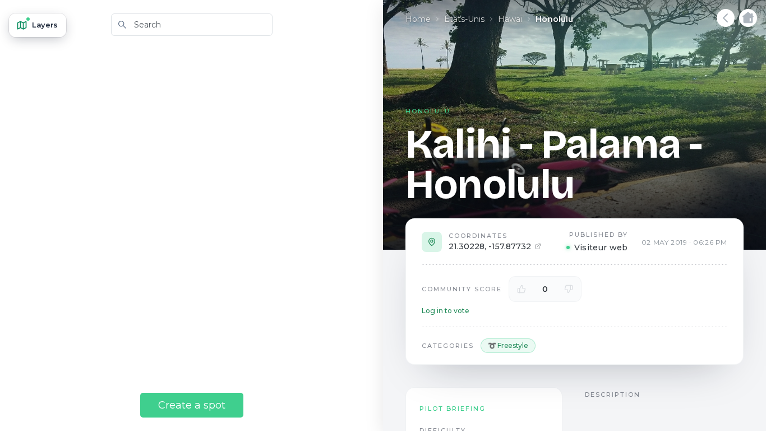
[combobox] (192, 24)
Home (418, 19)
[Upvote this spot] (521, 289)
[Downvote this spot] (569, 289)
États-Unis (464, 19)
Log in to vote (445, 310)
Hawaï (510, 19)
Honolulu (554, 19)
